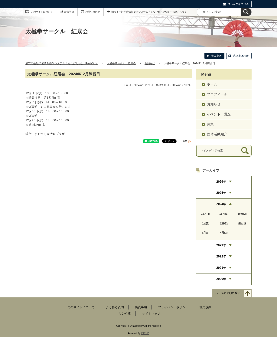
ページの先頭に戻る (227, 293)
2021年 (221, 267)
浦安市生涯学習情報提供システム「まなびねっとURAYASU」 (61, 63)
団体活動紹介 (217, 134)
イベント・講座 (219, 114)
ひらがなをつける (238, 3)
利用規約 (205, 307)
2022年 (221, 256)
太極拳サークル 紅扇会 (121, 63)
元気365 (145, 333)
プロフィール (217, 94)
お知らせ (150, 63)
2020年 (221, 278)
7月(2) (224, 223)
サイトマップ (151, 313)
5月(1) (205, 232)
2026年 (221, 181)
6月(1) (242, 223)
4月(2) (224, 232)
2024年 (221, 204)
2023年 (221, 245)
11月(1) (223, 213)
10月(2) (242, 213)
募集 (210, 124)
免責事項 (141, 307)
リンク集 (125, 313)
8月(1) (205, 223)
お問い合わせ (92, 11)
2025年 (221, 192)
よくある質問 (115, 307)
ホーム (212, 84)
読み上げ (216, 55)
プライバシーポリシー (173, 307)
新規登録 (69, 11)
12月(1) (205, 213)
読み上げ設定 (241, 55)
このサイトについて (42, 11)
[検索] (246, 12)
